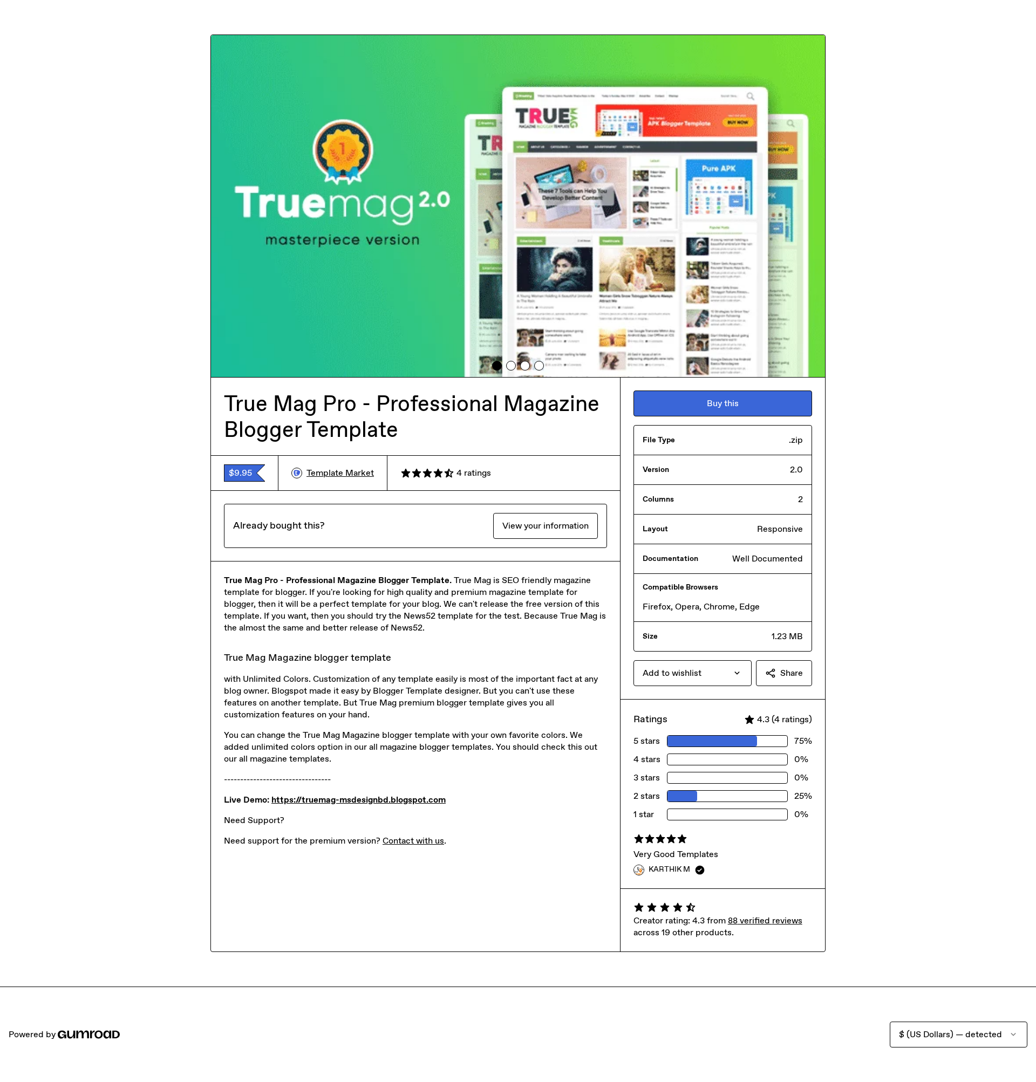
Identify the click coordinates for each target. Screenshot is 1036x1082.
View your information (545, 526)
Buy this (723, 403)
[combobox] (692, 673)
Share (791, 673)
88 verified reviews (765, 920)
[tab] (497, 366)
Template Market (340, 473)
